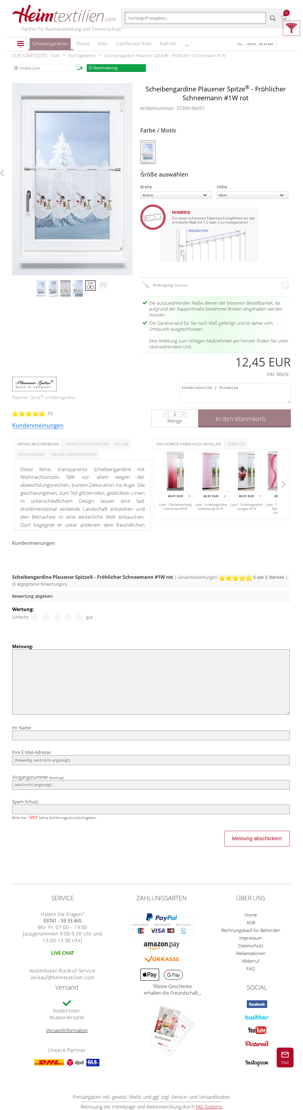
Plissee (83, 43)
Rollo (103, 43)
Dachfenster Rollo (134, 43)
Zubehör (236, 444)
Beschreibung (105, 67)
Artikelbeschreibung (38, 444)
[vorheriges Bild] (2, 172)
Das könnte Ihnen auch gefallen (189, 444)
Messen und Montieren (73, 454)
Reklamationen (250, 953)
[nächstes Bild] (143, 172)
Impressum (250, 938)
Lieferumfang (31, 454)
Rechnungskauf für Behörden (250, 930)
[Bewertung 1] (34, 617)
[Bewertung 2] (46, 617)
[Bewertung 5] (79, 617)
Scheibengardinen (50, 43)
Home (251, 915)
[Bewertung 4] (68, 617)
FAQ (250, 969)
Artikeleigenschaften (86, 444)
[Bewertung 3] (57, 617)
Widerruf (251, 961)
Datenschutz (250, 946)
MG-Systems (209, 1106)
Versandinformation (67, 1030)
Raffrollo (168, 43)
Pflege (121, 444)
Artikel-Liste (29, 68)
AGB (250, 922)
